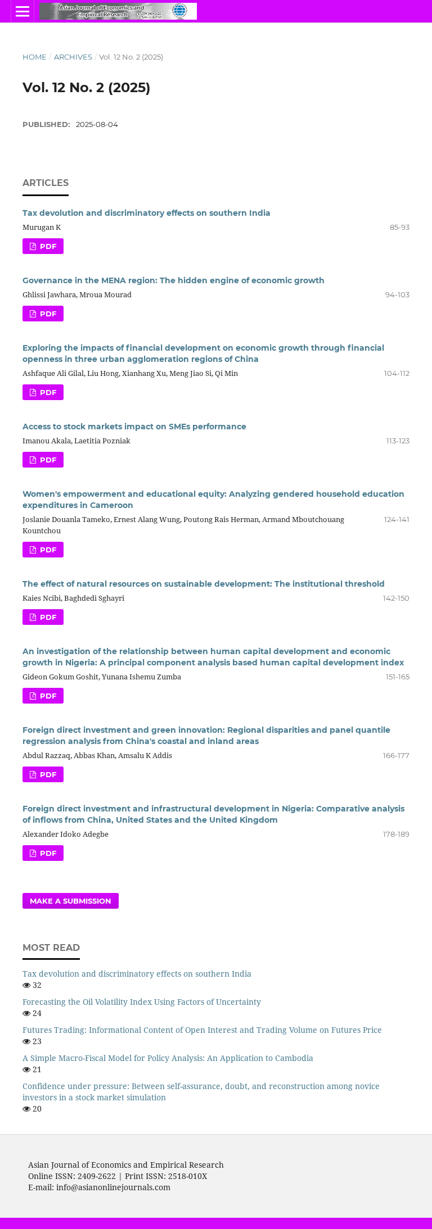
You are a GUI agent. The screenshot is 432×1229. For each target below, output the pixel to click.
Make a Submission (70, 900)
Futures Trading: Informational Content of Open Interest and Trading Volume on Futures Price (202, 1029)
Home (34, 56)
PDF (47, 246)
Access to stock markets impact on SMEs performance (134, 426)
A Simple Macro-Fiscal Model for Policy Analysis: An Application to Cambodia (167, 1058)
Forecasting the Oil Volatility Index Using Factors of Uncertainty (141, 1001)
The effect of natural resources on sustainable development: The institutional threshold (203, 584)
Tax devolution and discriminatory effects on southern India (146, 213)
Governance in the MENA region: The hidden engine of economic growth (173, 280)
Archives (73, 56)
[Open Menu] (22, 11)
